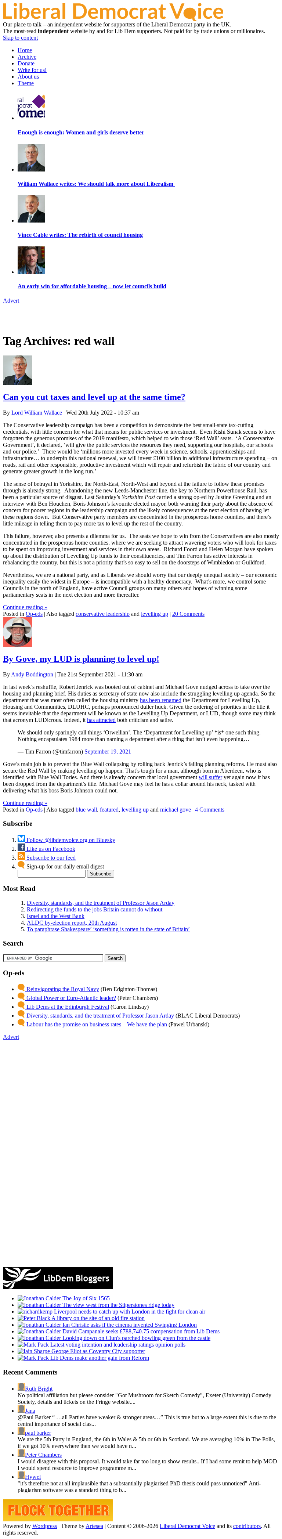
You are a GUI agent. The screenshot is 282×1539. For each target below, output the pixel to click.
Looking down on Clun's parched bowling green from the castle (135, 1338)
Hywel (33, 1477)
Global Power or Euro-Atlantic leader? (70, 998)
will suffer (210, 777)
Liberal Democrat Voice (187, 1526)
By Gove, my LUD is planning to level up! (81, 659)
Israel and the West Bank (55, 916)
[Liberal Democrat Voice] (113, 19)
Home (25, 50)
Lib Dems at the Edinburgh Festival (67, 1007)
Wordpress (44, 1526)
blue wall (86, 809)
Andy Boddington (32, 674)
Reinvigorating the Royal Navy (62, 989)
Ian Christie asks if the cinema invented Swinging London (129, 1325)
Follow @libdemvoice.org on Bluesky (70, 840)
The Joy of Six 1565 (85, 1298)
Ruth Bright (39, 1389)
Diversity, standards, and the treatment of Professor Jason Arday (100, 903)
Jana (30, 1411)
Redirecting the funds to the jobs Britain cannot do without (94, 909)
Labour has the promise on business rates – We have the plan (96, 1024)
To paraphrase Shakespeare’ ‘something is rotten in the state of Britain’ (108, 929)
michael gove (175, 809)
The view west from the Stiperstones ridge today (117, 1305)
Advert (11, 300)
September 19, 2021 (107, 751)
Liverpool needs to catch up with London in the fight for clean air (129, 1311)
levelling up (154, 614)
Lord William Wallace (36, 412)
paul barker (38, 1433)
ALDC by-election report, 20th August (72, 923)
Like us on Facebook (50, 849)
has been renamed (160, 700)
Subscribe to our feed (50, 858)
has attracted (101, 720)
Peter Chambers (43, 1455)
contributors (247, 1526)
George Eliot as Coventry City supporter (97, 1351)
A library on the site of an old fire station (97, 1318)
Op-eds (34, 614)
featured (109, 809)
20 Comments (188, 614)
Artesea (94, 1526)
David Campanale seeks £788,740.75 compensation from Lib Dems (140, 1331)
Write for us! (32, 70)
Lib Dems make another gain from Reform (99, 1358)
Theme (26, 83)
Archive (27, 57)
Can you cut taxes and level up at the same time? (94, 397)
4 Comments (209, 809)
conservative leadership (103, 614)
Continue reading (25, 607)
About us (28, 76)
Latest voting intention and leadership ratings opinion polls (117, 1344)
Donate (26, 63)
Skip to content (20, 38)
